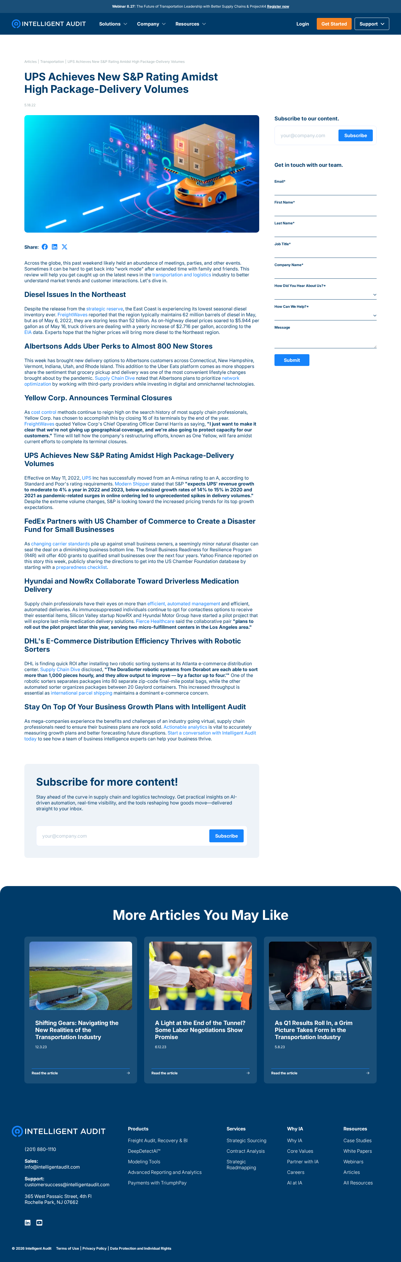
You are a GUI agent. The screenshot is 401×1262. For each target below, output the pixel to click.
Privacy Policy (94, 1248)
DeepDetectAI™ (144, 1151)
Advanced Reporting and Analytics (165, 1172)
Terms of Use (67, 1248)
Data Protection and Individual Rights (140, 1248)
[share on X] (64, 247)
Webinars (353, 1161)
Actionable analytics (185, 727)
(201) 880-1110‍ (40, 1149)
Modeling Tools (144, 1161)
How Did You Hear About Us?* (300, 285)
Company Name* (289, 265)
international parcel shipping (81, 693)
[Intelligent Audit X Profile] (39, 1222)
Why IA (294, 1140)
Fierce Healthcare (155, 621)
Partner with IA (303, 1161)
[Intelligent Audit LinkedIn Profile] (28, 1222)
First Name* (284, 202)
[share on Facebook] (44, 247)
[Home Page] (58, 1131)
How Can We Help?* (291, 306)
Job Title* (282, 244)
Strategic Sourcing (246, 1140)
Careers (295, 1172)
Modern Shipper (132, 484)
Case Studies (357, 1140)
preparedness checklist (81, 567)
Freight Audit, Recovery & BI (158, 1140)
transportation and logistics (181, 275)
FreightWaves (72, 314)
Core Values (300, 1151)
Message (282, 327)
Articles (30, 61)
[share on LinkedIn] (54, 247)
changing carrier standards (60, 544)
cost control (43, 412)
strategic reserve (104, 309)
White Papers (357, 1151)
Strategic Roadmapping (241, 1164)
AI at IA (294, 1183)
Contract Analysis (246, 1151)
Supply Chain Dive (115, 378)
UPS (86, 478)
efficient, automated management (183, 603)
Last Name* (284, 223)
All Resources (358, 1183)
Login (302, 24)
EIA (28, 332)
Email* (280, 181)
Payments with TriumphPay (157, 1183)
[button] (372, 24)
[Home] (49, 23)
